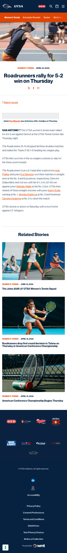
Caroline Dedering (11, 198)
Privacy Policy (33, 506)
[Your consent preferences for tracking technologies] (5, 547)
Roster (47, 17)
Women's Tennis (26, 68)
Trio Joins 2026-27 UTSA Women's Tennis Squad (29, 288)
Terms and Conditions (33, 519)
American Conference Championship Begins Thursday (32, 400)
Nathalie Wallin (23, 186)
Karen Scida (54, 190)
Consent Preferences (33, 512)
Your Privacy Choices (33, 532)
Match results (11, 102)
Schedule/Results (31, 17)
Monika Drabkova (28, 194)
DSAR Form (33, 525)
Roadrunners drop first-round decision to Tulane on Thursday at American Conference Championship (30, 345)
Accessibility (33, 494)
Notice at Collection (33, 539)
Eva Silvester (15, 121)
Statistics (58, 17)
